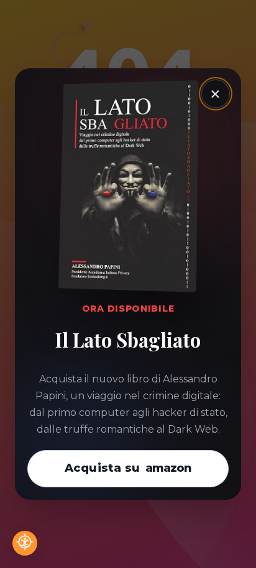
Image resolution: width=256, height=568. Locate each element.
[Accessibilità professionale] (24, 543)
